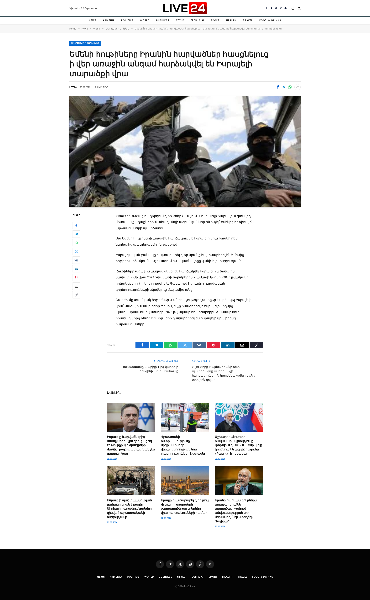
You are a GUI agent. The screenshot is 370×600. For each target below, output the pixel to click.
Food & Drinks (270, 20)
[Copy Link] (76, 294)
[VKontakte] (76, 260)
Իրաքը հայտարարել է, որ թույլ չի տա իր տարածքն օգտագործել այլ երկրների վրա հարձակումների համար (185, 506)
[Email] (76, 286)
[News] (185, 8)
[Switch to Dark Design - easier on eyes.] (293, 8)
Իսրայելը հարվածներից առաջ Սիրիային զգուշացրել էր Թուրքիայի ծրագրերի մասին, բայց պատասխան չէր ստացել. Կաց (131, 445)
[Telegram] (76, 234)
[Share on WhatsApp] (290, 87)
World (145, 20)
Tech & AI (197, 20)
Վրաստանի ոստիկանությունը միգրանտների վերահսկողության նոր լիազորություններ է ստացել (183, 445)
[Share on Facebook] (278, 87)
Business (162, 20)
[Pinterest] (76, 277)
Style (180, 20)
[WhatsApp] (76, 242)
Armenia (109, 20)
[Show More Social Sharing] (297, 87)
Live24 (73, 87)
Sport (215, 20)
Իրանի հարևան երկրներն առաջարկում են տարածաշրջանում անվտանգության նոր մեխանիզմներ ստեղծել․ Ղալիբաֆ (236, 510)
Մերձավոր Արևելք (85, 43)
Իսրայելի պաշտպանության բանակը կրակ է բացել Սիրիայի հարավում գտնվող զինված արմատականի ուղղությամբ (129, 508)
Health (231, 20)
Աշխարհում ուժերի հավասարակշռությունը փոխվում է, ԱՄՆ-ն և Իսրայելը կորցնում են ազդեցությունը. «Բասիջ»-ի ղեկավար (238, 445)
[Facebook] (76, 225)
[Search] (299, 8)
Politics (127, 20)
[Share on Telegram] (284, 87)
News (92, 20)
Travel (248, 20)
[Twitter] (76, 251)
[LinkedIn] (76, 268)
